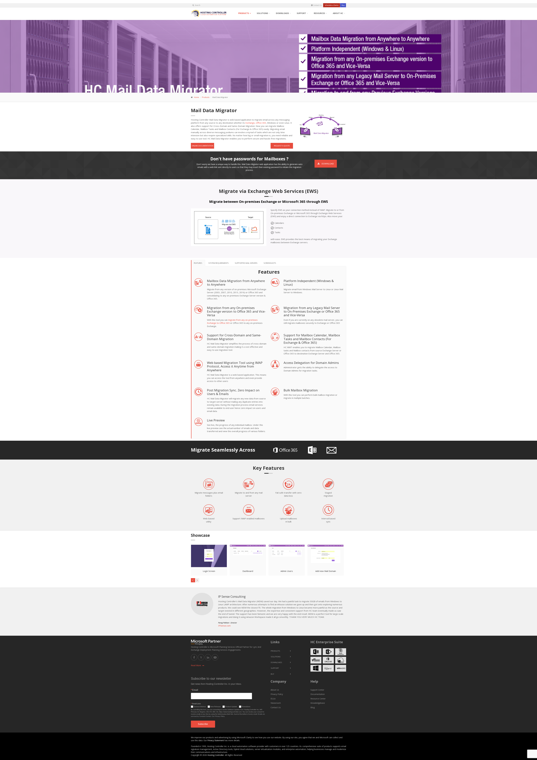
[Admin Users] (286, 556)
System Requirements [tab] (218, 263)
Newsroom (276, 703)
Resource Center (318, 698)
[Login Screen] (209, 556)
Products (243, 13)
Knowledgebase (317, 703)
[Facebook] (194, 657)
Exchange (250, 122)
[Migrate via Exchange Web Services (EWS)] (228, 226)
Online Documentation (202, 145)
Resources (319, 13)
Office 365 (261, 122)
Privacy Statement (215, 740)
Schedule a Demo (332, 5)
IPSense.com (224, 625)
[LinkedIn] (208, 657)
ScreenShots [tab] (270, 263)
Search (197, 5)
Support (301, 13)
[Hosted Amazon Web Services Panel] (316, 660)
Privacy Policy (277, 694)
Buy (343, 5)
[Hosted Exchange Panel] (316, 652)
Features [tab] (198, 263)
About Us (275, 689)
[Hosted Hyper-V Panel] (328, 668)
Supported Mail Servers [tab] (246, 263)
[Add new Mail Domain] (325, 556)
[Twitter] (201, 657)
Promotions (246, 707)
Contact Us (317, 5)
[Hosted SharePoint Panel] (328, 652)
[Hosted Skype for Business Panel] (340, 652)
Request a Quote (282, 145)
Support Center (317, 689)
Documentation (317, 694)
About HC (338, 13)
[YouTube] (215, 657)
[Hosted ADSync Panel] (316, 668)
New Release (215, 707)
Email (195, 690)
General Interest (200, 707)
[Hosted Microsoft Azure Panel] (340, 660)
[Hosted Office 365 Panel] (328, 660)
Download (327, 163)
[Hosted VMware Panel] (340, 668)
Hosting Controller (215, 755)
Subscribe (203, 724)
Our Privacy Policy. (218, 716)
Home (196, 97)
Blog (312, 707)
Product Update (231, 707)
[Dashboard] (248, 556)
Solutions (262, 13)
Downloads (282, 13)
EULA (273, 698)
